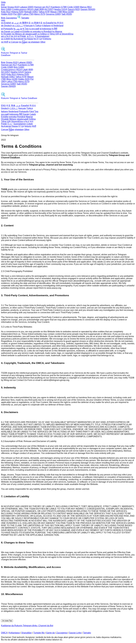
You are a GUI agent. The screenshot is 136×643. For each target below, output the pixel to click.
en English (6, 23)
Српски (4, 129)
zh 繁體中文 (25, 23)
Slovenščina (17, 121)
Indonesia (14, 114)
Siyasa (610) (13, 7)
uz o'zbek (5, 39)
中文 (8, 105)
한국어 (32, 105)
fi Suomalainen (42, 36)
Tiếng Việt (6, 121)
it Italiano (46, 25)
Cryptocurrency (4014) (22, 9)
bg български (16, 39)
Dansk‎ (26, 114)
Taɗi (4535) (66, 14)
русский (5, 114)
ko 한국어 (58, 23)
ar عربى (15, 23)
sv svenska (35, 31)
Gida (3, 2)
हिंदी (20, 114)
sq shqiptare (34, 42)
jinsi (3, 4)
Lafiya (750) (28, 14)
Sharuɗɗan (26, 633)
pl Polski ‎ (22, 36)
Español (25, 105)
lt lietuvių (47, 39)
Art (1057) (49, 9)
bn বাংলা (14, 36)
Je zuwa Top (7, 621)
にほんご (13, 108)
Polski (4, 124)
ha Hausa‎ (28, 39)
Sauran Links (75, 633)
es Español (48, 23)
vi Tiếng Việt (53, 34)
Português (24, 111)
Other (42, 42)
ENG (3, 105)
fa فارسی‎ (18, 29)
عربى (18, 105)
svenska (13, 116)
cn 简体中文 (36, 23)
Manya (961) (86, 7)
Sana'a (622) (74, 9)
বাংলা (31, 121)
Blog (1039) (68, 12)
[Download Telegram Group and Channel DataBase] (19, 18)
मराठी (34, 126)
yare (3, 20)
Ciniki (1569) (73, 7)
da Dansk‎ (5, 31)
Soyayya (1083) (53, 14)
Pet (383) (17, 14)
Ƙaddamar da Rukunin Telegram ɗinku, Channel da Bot (27, 625)
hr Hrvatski (6, 34)
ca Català (15, 31)
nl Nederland (57, 25)
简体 (13, 105)
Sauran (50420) (87, 9)
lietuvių (28, 126)
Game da (50, 633)
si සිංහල (31, 36)
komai (4, 7)
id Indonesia (45, 29)
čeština (32, 119)
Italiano (4, 111)
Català (32, 114)
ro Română (46, 31)
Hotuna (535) (17, 12)
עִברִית (21, 126)
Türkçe (29, 108)
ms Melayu (17, 34)
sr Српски (13, 42)
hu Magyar (57, 31)
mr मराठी (4, 42)
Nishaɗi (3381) (31, 12)
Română (21, 116)
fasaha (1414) (60, 9)
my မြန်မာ (23, 42)
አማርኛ (26, 121)
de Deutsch (6, 25)
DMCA (4, 633)
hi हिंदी (54, 29)
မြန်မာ (11, 129)
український (22, 119)
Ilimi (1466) (6, 9)
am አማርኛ (5, 36)
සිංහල (10, 124)
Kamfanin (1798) (59, 7)
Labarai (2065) (27, 7)
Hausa (15, 126)
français (22, 108)
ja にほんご (17, 25)
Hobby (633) (7, 14)
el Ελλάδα (25, 31)
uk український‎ (29, 34)
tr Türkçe (37, 25)
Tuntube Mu (38, 633)
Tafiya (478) (44, 12)
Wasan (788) (56, 12)
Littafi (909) (39, 9)
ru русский (34, 29)
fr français (28, 25)
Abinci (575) (39, 14)
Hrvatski (5, 119)
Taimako (25, 18)
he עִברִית (38, 39)
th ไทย (26, 29)
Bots (3, 18)
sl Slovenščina (66, 34)
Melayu (12, 119)
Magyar (29, 116)
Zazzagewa (11, 18)
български (6, 126)
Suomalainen (19, 124)
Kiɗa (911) (6, 12)
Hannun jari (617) (42, 7)
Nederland (13, 111)
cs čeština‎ (42, 34)
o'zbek (30, 124)
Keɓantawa (14, 633)
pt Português (7, 29)
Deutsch (5, 108)
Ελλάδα (4, 116)
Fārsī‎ (31, 111)
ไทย (36, 111)
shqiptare (19, 129)
